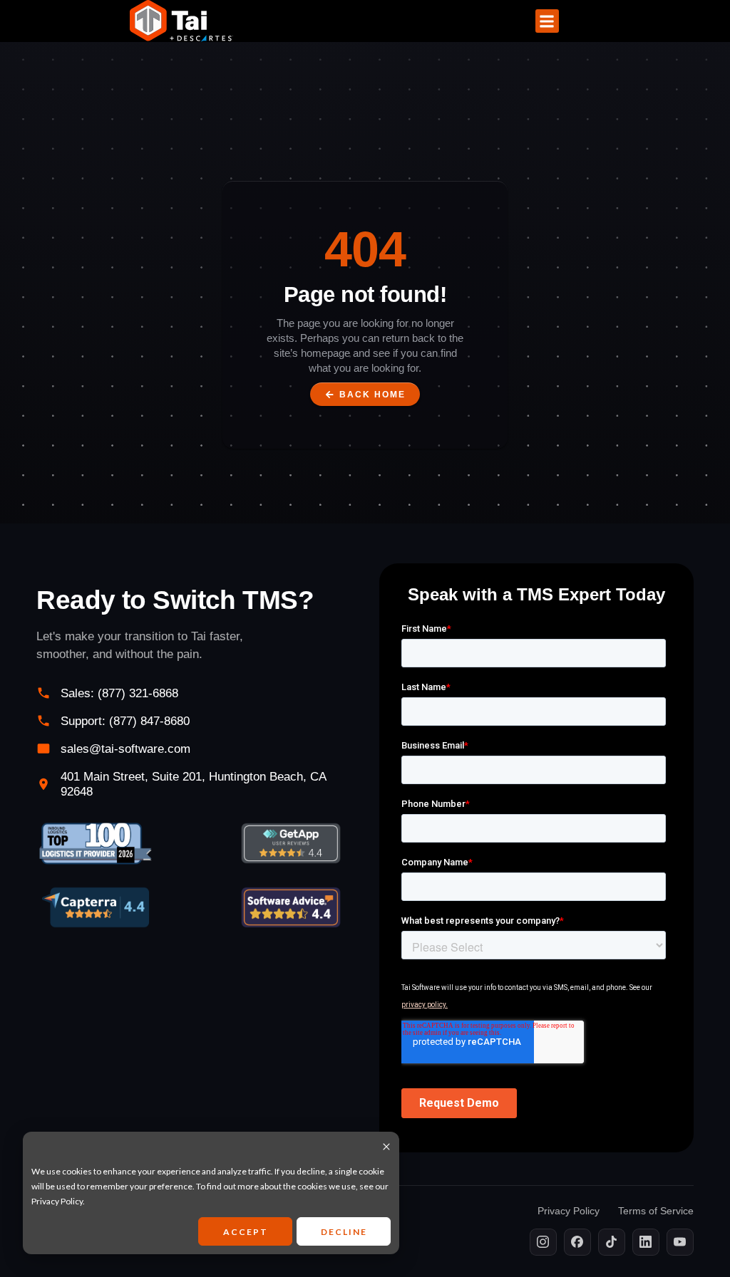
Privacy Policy (57, 1201)
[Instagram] (543, 1242)
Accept (245, 1231)
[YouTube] (680, 1242)
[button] (547, 21)
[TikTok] (611, 1242)
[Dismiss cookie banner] (386, 1147)
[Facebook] (577, 1242)
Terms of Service (656, 1210)
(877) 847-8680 (149, 721)
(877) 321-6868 (138, 693)
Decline (344, 1231)
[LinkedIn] (645, 1242)
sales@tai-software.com (125, 749)
